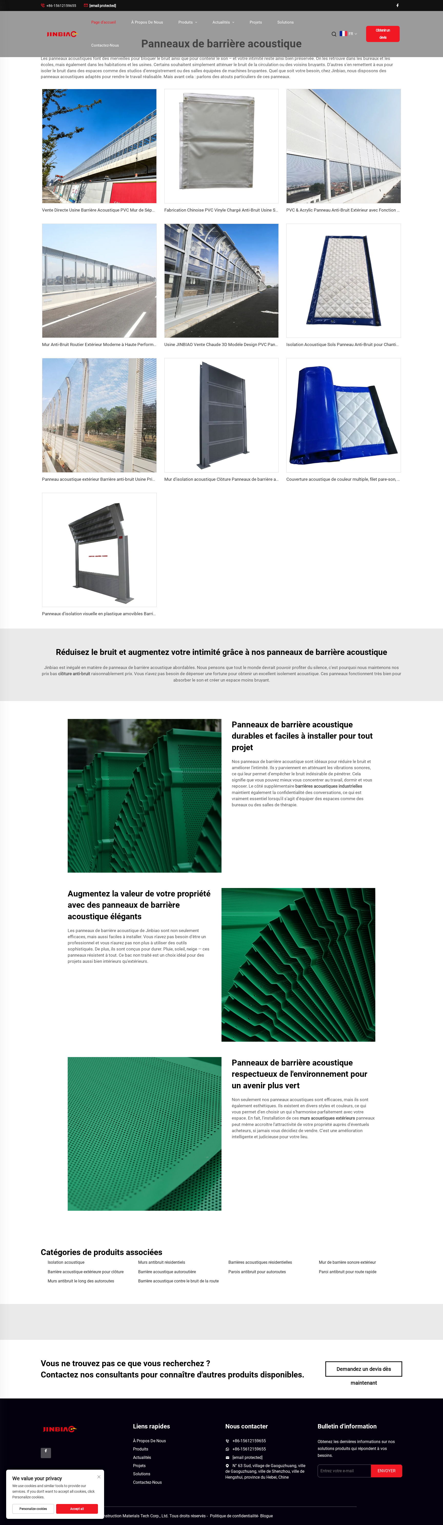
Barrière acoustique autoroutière (167, 1271)
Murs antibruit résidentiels (161, 1262)
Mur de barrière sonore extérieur (347, 1262)
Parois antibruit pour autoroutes (257, 1271)
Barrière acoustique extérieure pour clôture (86, 1271)
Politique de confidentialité (234, 1515)
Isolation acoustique (66, 1262)
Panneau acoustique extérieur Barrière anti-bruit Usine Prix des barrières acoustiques (124, 479)
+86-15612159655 (58, 5)
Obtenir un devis (383, 33)
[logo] (59, 1428)
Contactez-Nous (105, 45)
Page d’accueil (103, 22)
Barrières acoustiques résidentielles (260, 1262)
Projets (256, 22)
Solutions (285, 22)
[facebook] (397, 5)
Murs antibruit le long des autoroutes (81, 1281)
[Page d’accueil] (62, 34)
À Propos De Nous (147, 22)
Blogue (266, 1515)
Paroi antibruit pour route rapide (347, 1271)
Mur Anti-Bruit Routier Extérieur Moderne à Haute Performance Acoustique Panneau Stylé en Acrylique (140, 344)
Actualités (222, 22)
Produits (186, 22)
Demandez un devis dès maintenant (364, 1371)
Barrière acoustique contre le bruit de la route (178, 1281)
